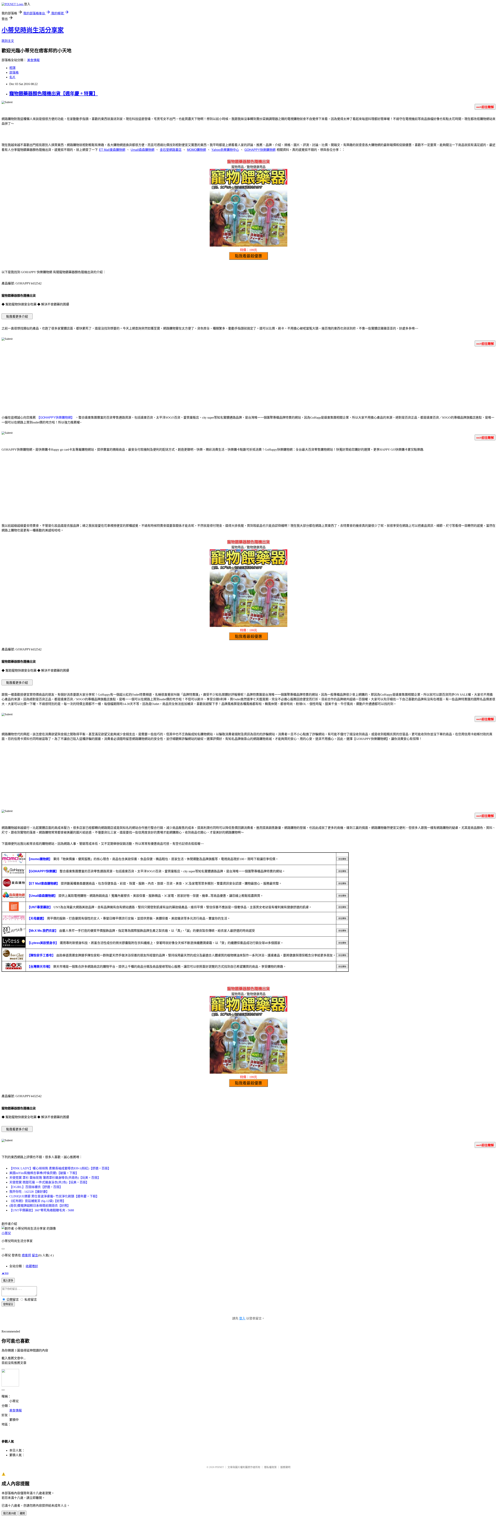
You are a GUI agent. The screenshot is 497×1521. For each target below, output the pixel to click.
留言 (35, 1255)
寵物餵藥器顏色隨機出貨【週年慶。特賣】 (53, 93)
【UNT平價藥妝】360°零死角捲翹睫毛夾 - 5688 (41, 1210)
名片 (12, 77)
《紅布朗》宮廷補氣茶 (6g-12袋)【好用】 (37, 1201)
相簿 (12, 68)
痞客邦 (26, 1255)
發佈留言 (8, 1304)
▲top (5, 1273)
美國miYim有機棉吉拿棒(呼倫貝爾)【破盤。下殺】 (44, 1173)
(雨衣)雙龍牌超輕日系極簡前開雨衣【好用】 (39, 1205)
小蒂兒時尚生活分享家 (33, 30)
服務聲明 (285, 1467)
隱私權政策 (270, 1467)
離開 (22, 1513)
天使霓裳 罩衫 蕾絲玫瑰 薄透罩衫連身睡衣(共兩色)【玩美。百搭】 (55, 1177)
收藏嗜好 (32, 1266)
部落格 (14, 72)
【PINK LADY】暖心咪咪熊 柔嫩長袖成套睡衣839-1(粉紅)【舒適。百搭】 (60, 1168)
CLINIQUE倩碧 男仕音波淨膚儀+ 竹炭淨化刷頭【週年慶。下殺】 (54, 1196)
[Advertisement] (248, 380)
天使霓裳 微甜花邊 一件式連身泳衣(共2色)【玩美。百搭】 (49, 1182)
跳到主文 (8, 41)
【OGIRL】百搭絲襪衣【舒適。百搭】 (36, 1187)
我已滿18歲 (9, 1513)
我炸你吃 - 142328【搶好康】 (29, 1191)
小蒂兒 (6, 1233)
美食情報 (33, 60)
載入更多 (8, 1280)
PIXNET (219, 1467)
